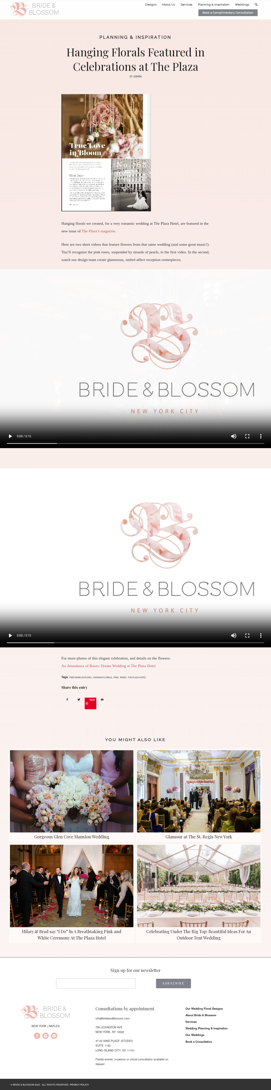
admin (137, 76)
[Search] (256, 4)
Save (92, 699)
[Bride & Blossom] (45, 1013)
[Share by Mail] (102, 699)
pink (115, 677)
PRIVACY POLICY (79, 1084)
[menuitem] (150, 4)
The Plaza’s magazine (98, 231)
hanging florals (102, 677)
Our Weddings (194, 1035)
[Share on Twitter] (79, 699)
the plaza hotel (137, 677)
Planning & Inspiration (135, 37)
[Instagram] (45, 1036)
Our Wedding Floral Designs (204, 1008)
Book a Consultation (198, 1042)
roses (123, 677)
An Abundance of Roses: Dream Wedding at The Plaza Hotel (108, 666)
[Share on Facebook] (67, 699)
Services (191, 1022)
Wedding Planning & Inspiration (206, 1028)
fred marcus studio (80, 677)
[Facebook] (37, 1036)
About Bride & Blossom (200, 1015)
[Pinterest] (54, 1036)
